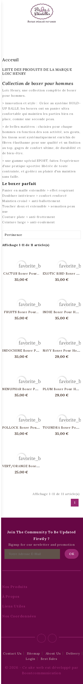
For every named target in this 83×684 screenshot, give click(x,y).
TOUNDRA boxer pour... (62, 428)
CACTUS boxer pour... (21, 274)
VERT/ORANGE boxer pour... (26, 466)
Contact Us (12, 653)
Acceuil (10, 59)
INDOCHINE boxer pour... (23, 351)
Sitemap (33, 653)
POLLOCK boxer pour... (21, 428)
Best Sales (49, 659)
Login (30, 659)
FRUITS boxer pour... (21, 312)
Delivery (73, 653)
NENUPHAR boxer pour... (22, 389)
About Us (53, 653)
